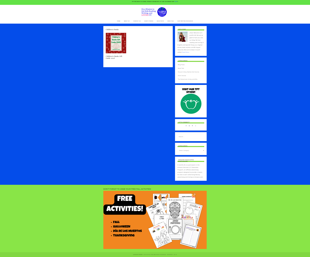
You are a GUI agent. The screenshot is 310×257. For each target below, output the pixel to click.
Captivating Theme (148, 254)
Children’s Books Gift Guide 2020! (114, 57)
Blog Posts (181, 64)
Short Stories (182, 75)
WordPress (170, 254)
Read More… (186, 52)
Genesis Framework (161, 254)
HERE (176, 1)
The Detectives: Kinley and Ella (187, 79)
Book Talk (181, 68)
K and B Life (155, 12)
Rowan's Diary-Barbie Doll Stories (188, 72)
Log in (175, 254)
